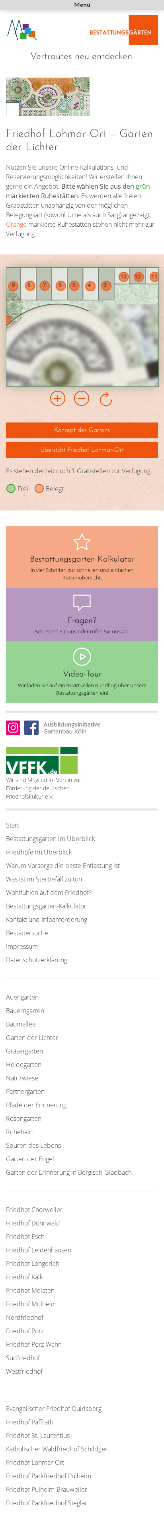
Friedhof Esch (25, 1236)
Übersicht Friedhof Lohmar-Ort (82, 450)
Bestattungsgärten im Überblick (50, 838)
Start (12, 825)
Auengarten (22, 997)
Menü (82, 5)
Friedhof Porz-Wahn (34, 1344)
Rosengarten (23, 1118)
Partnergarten (25, 1091)
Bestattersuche (27, 933)
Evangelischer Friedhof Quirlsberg (54, 1408)
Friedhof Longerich (32, 1263)
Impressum (22, 946)
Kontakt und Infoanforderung (46, 919)
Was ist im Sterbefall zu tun (44, 879)
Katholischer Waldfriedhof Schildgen (57, 1449)
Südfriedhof (23, 1357)
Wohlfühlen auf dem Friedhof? (49, 892)
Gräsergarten (24, 1051)
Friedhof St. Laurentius (38, 1435)
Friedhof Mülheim (31, 1304)
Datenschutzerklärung (36, 960)
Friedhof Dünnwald (33, 1223)
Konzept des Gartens (82, 430)
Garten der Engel (30, 1159)
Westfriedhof (24, 1371)
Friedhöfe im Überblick (39, 852)
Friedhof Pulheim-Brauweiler (46, 1489)
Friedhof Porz (25, 1331)
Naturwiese (22, 1078)
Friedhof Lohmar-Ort (35, 1462)
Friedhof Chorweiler (34, 1209)
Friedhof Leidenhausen (38, 1250)
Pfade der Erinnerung (36, 1105)
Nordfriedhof (24, 1317)
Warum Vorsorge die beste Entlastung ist (63, 865)
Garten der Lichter (32, 1037)
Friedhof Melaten (30, 1290)
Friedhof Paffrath (29, 1422)
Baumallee (21, 1024)
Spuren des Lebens (33, 1145)
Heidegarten (23, 1064)
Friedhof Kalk (24, 1277)
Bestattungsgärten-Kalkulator (46, 906)
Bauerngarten (25, 1010)
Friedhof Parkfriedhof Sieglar (46, 1503)
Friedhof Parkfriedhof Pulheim (48, 1476)
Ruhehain (19, 1132)
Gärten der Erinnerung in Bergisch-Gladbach (69, 1172)
